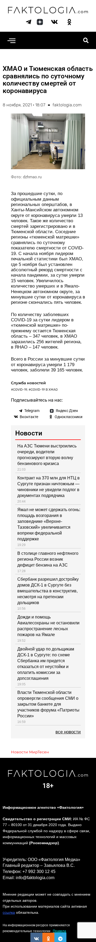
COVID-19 (20, 389)
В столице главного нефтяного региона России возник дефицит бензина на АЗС (47, 559)
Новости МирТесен (30, 752)
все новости (68, 731)
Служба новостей (28, 383)
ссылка (9, 912)
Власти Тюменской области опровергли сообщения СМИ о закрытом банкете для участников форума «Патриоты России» (48, 704)
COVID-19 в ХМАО (44, 389)
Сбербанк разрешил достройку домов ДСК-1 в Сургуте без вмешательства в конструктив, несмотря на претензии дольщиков (48, 591)
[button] (11, 40)
